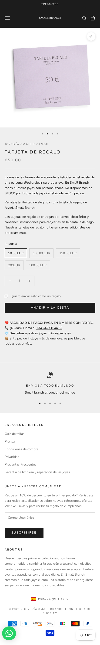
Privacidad (12, 457)
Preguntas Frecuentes (20, 464)
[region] (50, 383)
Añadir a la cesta (50, 308)
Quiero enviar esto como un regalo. (36, 296)
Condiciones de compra (21, 449)
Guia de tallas (14, 434)
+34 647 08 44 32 (49, 328)
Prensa (10, 441)
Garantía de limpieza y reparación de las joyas (37, 472)
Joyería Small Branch (27, 144)
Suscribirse (24, 533)
